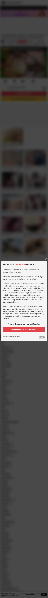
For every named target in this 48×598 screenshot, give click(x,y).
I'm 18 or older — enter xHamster (24, 329)
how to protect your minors (11, 336)
